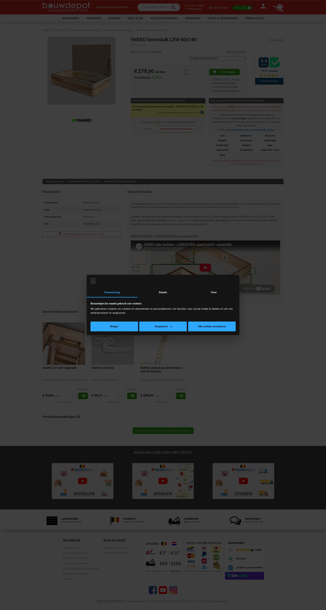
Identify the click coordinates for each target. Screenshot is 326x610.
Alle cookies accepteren (212, 326)
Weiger (114, 326)
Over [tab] (214, 292)
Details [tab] (163, 292)
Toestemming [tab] (112, 292)
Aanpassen (161, 326)
